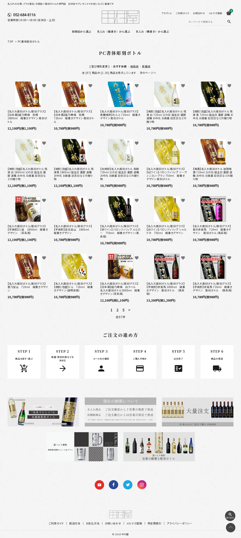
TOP (10, 41)
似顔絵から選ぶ (81, 31)
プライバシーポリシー (179, 523)
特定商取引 (155, 523)
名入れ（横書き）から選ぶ (152, 31)
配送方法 (74, 523)
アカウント (167, 13)
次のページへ (148, 73)
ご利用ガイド (182, 13)
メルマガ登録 (215, 13)
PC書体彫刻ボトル (29, 41)
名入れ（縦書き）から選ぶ (113, 31)
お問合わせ (199, 13)
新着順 (146, 66)
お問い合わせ (113, 523)
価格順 (134, 66)
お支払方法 (93, 523)
